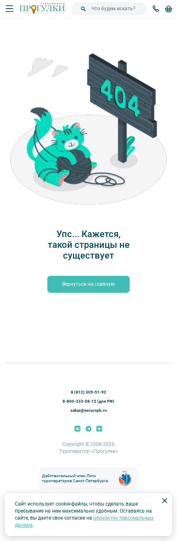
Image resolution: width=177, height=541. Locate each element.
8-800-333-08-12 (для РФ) (88, 401)
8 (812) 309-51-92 (88, 392)
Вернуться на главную (88, 284)
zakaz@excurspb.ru (88, 410)
